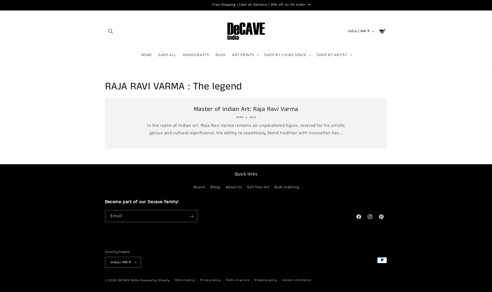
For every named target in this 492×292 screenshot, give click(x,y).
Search (199, 187)
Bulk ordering (286, 187)
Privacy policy (210, 280)
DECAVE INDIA (128, 280)
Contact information (296, 280)
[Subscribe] (191, 216)
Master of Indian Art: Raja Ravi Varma (246, 109)
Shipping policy (265, 280)
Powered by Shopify (155, 280)
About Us (234, 187)
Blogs (215, 187)
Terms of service (237, 280)
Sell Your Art (258, 187)
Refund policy (185, 280)
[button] (110, 31)
